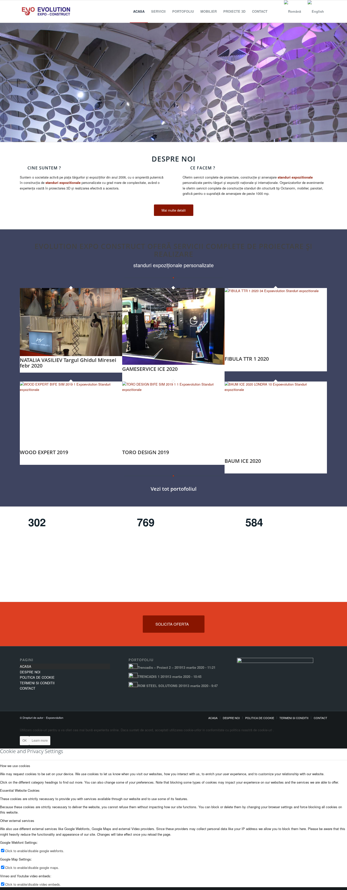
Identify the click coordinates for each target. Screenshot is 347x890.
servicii (189, 246)
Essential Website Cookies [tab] (20, 790)
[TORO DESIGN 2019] (173, 389)
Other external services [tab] (17, 820)
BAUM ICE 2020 (243, 460)
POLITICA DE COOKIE (37, 677)
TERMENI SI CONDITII (37, 682)
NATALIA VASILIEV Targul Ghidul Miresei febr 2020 (68, 363)
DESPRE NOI (30, 672)
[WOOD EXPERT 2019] (71, 389)
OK (24, 740)
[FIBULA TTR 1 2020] (276, 290)
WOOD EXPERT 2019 (44, 452)
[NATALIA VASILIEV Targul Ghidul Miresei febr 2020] (71, 354)
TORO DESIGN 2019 (145, 452)
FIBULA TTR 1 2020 (247, 358)
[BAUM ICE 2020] (276, 389)
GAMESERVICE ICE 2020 (150, 368)
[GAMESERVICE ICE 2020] (173, 363)
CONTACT (27, 688)
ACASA (25, 666)
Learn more (40, 740)
